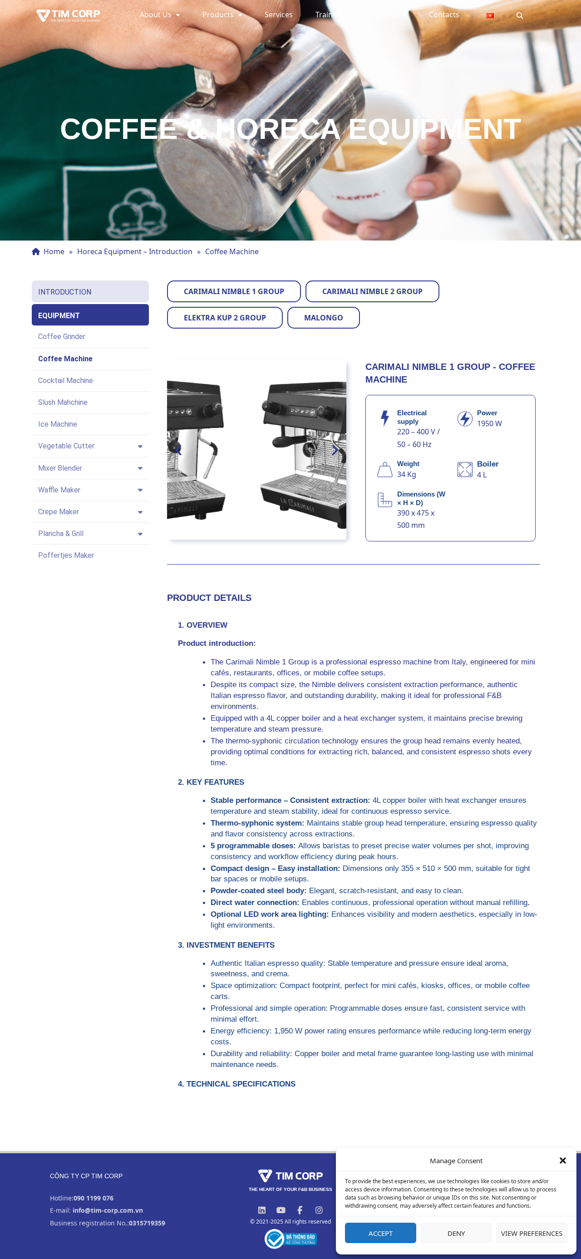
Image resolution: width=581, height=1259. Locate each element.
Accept (381, 1233)
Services (279, 15)
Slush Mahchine (63, 402)
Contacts (444, 15)
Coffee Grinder (61, 336)
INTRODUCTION (64, 292)
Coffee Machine (65, 358)
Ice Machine (57, 424)
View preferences (531, 1233)
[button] (562, 1160)
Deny (456, 1233)
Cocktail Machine (65, 380)
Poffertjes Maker (66, 555)
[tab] (234, 291)
